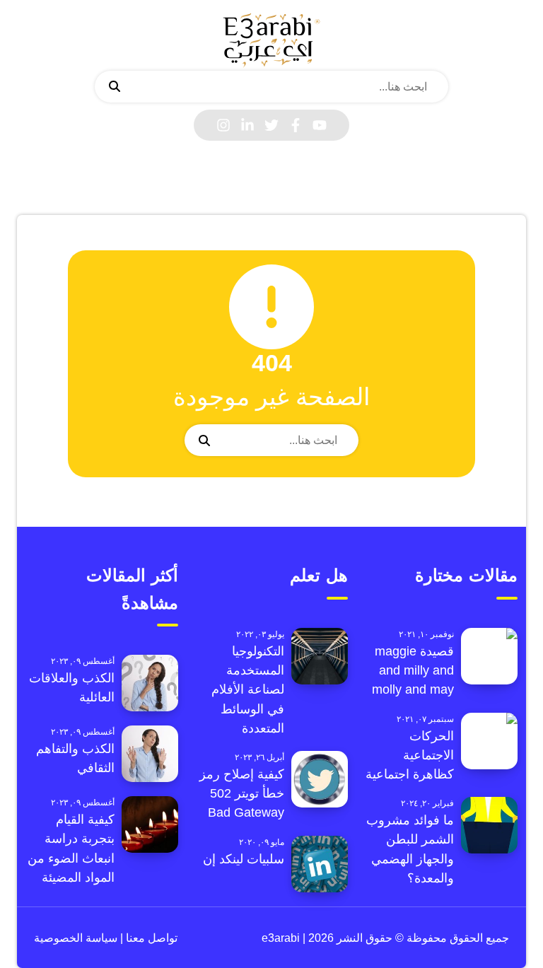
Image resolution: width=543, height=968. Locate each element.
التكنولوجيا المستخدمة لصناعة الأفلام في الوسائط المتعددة (247, 689)
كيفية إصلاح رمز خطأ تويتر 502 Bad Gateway (241, 793)
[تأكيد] (114, 86)
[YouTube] (320, 125)
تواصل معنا (150, 938)
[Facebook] (295, 125)
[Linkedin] (247, 125)
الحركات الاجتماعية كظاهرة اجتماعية (410, 755)
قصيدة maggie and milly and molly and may (413, 670)
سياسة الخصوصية (75, 938)
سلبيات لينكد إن (243, 859)
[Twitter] (271, 125)
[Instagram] (223, 125)
